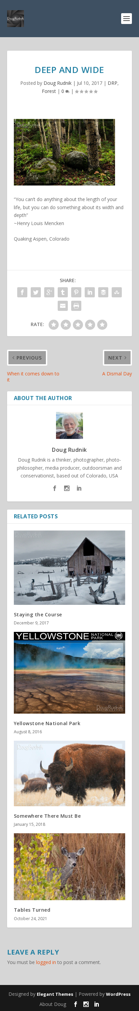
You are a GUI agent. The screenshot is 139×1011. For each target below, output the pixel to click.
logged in (46, 962)
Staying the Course (38, 614)
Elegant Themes (55, 994)
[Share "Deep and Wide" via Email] (63, 306)
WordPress (118, 994)
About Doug (52, 1004)
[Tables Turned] (70, 866)
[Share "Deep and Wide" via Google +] (49, 292)
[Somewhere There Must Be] (70, 773)
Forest (49, 91)
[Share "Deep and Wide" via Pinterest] (76, 292)
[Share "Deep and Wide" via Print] (76, 306)
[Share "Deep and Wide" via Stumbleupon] (116, 292)
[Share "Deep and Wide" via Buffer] (103, 292)
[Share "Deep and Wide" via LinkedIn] (89, 292)
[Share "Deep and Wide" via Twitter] (36, 292)
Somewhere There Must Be (47, 816)
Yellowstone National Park (47, 723)
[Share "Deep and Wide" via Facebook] (22, 292)
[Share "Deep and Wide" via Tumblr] (63, 292)
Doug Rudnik (58, 83)
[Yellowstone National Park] (70, 673)
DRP (112, 83)
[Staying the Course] (70, 568)
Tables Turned (32, 910)
